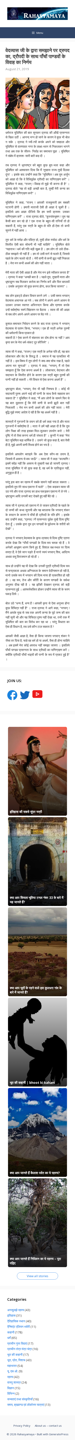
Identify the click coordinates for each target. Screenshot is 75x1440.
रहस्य (10, 1377)
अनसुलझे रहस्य (15, 1310)
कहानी (10, 1332)
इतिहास (11, 1315)
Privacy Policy (21, 1425)
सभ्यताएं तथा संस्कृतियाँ (20, 1399)
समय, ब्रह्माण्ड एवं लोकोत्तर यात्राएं (25, 1405)
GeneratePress (58, 1434)
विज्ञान (10, 1388)
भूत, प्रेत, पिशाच (16, 1360)
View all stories (37, 1276)
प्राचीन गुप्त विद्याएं (17, 1343)
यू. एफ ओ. (12, 1371)
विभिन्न (11, 1393)
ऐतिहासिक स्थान (16, 1321)
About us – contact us (48, 1425)
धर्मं (9, 1338)
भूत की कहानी (15, 1354)
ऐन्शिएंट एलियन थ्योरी (18, 1326)
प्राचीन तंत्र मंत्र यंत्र (19, 1349)
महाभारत (12, 1366)
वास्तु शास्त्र (14, 1382)
